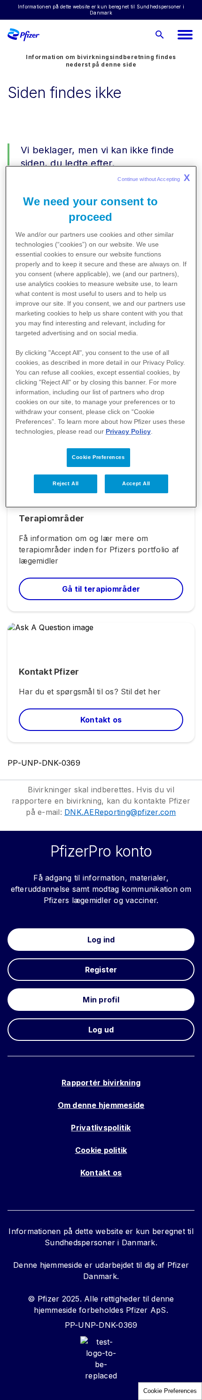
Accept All (136, 483)
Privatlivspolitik (101, 1127)
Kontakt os (101, 1172)
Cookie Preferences (170, 1390)
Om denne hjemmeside (101, 1105)
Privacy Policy (128, 431)
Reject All (66, 483)
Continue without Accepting (153, 178)
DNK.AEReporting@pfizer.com (120, 812)
